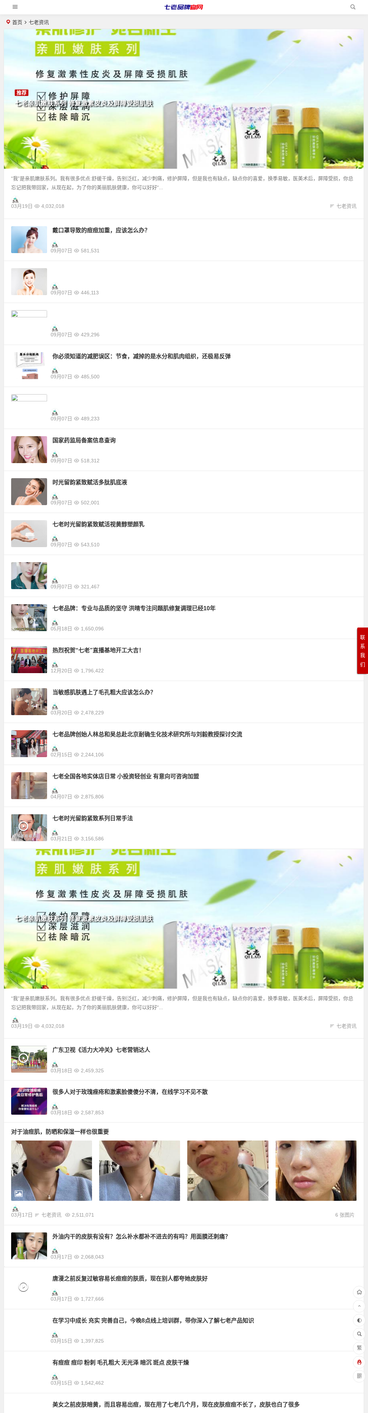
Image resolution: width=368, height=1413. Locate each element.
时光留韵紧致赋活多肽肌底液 (89, 482)
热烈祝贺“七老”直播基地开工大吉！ (98, 650)
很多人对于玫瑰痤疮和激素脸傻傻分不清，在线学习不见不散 (130, 1092)
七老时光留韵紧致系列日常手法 (92, 818)
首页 (17, 22)
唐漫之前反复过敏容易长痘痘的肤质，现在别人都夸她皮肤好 (130, 1279)
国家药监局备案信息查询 (84, 440)
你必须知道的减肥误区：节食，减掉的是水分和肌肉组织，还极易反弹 (141, 356)
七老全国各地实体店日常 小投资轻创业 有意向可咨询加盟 (125, 776)
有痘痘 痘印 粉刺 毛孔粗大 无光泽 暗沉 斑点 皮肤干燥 (120, 1363)
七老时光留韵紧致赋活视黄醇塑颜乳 (98, 524)
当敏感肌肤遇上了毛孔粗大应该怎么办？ (104, 692)
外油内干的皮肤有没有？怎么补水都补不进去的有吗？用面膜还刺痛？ (141, 1237)
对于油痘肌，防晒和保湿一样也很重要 (60, 1132)
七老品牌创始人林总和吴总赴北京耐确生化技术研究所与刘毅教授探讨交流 (147, 734)
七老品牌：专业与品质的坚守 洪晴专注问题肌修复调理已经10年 (134, 608)
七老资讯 (346, 206)
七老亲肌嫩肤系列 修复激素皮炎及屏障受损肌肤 (83, 103)
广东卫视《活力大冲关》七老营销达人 (101, 1050)
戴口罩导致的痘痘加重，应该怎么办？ (101, 230)
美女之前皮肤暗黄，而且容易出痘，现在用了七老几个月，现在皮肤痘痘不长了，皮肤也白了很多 (176, 1405)
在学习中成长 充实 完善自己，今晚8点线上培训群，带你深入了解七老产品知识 (153, 1321)
